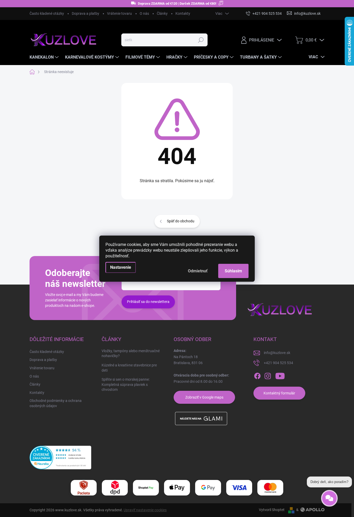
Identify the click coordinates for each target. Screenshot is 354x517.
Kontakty (182, 13)
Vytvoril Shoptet (272, 510)
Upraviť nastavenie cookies (145, 510)
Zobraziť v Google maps (204, 397)
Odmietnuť (198, 270)
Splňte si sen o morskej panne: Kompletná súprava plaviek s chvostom (126, 384)
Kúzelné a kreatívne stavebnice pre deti (129, 367)
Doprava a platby (85, 13)
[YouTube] (280, 376)
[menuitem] (45, 57)
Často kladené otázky (47, 13)
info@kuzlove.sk (277, 353)
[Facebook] (257, 376)
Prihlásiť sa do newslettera (148, 302)
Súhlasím (233, 270)
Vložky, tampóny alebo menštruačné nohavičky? (131, 353)
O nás (144, 13)
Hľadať (201, 40)
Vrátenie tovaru (119, 13)
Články (162, 13)
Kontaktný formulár (279, 393)
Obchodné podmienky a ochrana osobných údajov (56, 403)
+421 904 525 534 (278, 363)
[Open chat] (329, 496)
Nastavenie (120, 267)
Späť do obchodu (180, 221)
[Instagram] (268, 376)
